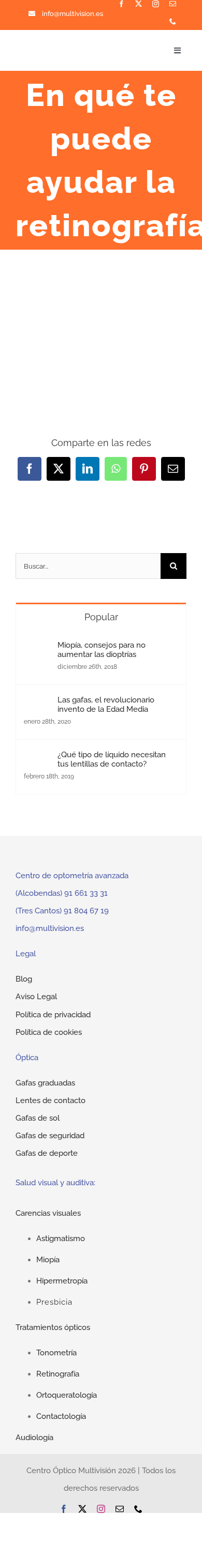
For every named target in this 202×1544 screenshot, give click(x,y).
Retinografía (57, 1374)
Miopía (48, 1259)
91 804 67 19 (86, 910)
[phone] (172, 21)
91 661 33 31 (86, 893)
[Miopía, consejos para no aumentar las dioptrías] (37, 649)
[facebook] (121, 4)
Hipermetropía (62, 1281)
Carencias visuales (48, 1213)
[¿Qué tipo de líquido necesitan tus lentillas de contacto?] (37, 758)
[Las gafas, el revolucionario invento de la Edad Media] (37, 704)
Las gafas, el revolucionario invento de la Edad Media (105, 704)
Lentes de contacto (50, 1100)
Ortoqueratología (66, 1395)
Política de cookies (49, 1032)
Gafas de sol (38, 1118)
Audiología (34, 1437)
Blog (24, 979)
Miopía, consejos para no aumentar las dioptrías (101, 649)
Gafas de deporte (47, 1153)
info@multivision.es (72, 14)
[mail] (172, 4)
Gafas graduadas (45, 1083)
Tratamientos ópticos (53, 1327)
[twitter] (138, 4)
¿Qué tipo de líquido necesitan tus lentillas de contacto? (111, 759)
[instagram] (155, 4)
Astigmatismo (60, 1238)
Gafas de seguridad (50, 1135)
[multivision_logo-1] (53, 45)
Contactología (61, 1416)
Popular (101, 617)
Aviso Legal (36, 996)
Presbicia (54, 1302)
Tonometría (56, 1352)
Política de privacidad (53, 1014)
